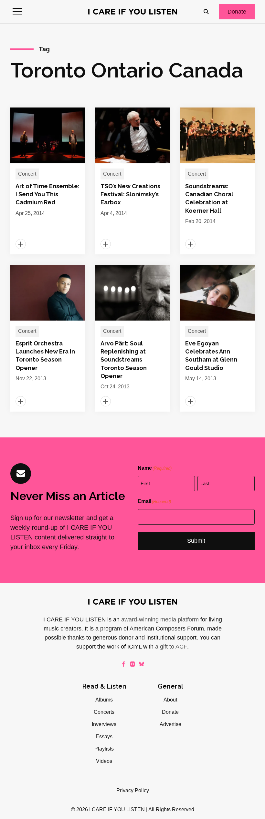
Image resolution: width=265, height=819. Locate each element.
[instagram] (132, 664)
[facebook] (123, 664)
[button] (17, 12)
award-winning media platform (160, 619)
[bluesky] (141, 664)
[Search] (206, 11)
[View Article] (47, 180)
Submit (196, 540)
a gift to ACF (171, 646)
